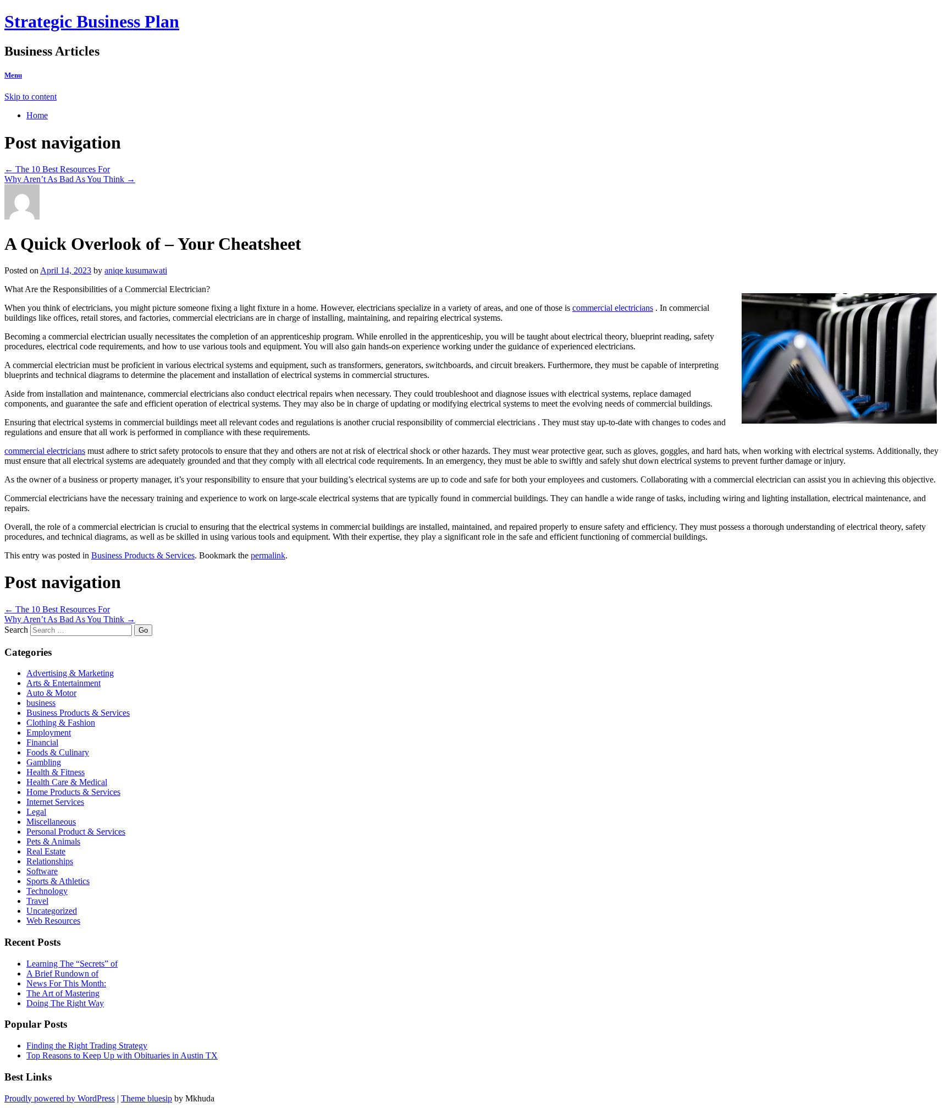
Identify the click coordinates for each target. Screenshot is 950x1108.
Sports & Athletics (58, 881)
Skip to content (30, 96)
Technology (47, 891)
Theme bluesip (146, 1098)
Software (42, 871)
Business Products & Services (143, 555)
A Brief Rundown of (62, 973)
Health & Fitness (55, 772)
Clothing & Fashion (60, 722)
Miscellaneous (51, 821)
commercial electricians (612, 307)
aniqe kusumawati (135, 270)
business (41, 702)
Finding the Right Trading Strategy (86, 1045)
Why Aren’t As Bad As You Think (69, 179)
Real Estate (45, 851)
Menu (13, 75)
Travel (37, 901)
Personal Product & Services (75, 831)
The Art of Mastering (63, 993)
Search (16, 629)
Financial (42, 742)
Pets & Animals (53, 841)
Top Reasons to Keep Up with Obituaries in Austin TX (122, 1055)
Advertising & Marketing (70, 673)
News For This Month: (66, 983)
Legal (36, 811)
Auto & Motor (51, 693)
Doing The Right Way (65, 1003)
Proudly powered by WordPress (59, 1098)
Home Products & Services (73, 792)
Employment (48, 732)
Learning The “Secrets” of (72, 963)
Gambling (43, 762)
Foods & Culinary (57, 752)
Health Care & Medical (66, 782)
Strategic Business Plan (91, 21)
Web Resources (53, 920)
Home (37, 115)
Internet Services (55, 802)
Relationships (49, 861)
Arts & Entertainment (63, 683)
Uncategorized (51, 910)
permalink (268, 555)
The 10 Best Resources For (57, 169)
